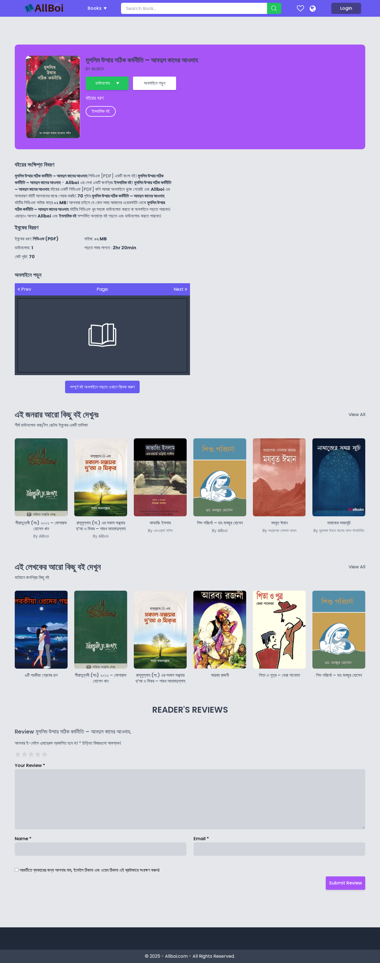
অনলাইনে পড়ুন (154, 83)
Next (179, 289)
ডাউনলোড (102, 83)
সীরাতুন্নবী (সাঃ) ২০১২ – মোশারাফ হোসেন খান (41, 529)
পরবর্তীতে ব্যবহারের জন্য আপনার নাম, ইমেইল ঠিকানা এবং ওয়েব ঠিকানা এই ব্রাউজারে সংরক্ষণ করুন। (89, 870)
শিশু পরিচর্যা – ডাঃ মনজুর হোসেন (339, 675)
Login (346, 8)
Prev (25, 289)
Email (201, 838)
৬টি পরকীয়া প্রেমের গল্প (41, 675)
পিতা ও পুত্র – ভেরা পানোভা (279, 675)
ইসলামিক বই (101, 111)
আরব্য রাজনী (220, 675)
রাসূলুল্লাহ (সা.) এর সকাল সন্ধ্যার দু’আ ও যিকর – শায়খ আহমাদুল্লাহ (101, 529)
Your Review (30, 765)
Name (23, 838)
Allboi (98, 69)
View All (357, 414)
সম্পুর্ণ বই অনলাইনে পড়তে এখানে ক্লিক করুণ (102, 387)
